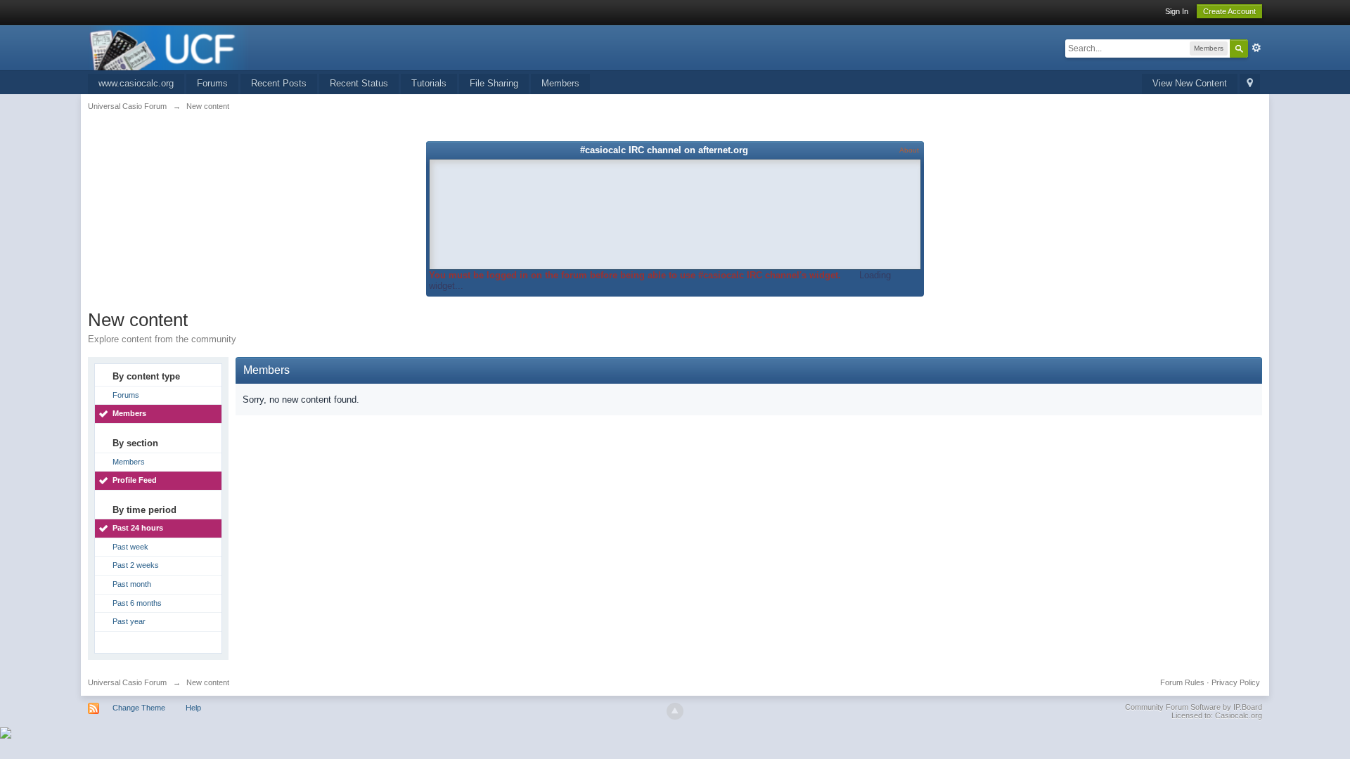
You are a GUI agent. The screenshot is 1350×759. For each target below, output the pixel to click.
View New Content (1189, 83)
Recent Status (359, 83)
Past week (130, 547)
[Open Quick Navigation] (1250, 84)
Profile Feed (134, 480)
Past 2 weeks (135, 565)
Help (193, 707)
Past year (129, 621)
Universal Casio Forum (127, 682)
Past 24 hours (137, 528)
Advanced (1256, 47)
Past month (131, 584)
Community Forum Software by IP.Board (1193, 707)
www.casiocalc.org (136, 83)
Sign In (1176, 11)
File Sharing (494, 83)
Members (560, 83)
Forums (212, 83)
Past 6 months (137, 603)
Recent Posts (279, 83)
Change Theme (138, 707)
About (909, 150)
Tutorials (428, 83)
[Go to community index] (169, 46)
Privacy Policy (1235, 682)
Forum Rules (1182, 682)
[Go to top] (675, 711)
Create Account (1229, 11)
